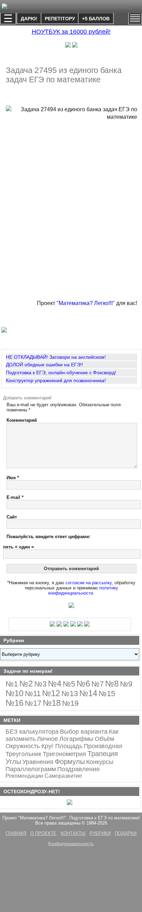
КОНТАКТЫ (73, 833)
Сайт (12, 517)
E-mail (15, 497)
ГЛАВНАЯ (16, 833)
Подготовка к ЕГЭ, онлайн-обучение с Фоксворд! (61, 372)
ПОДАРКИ (125, 833)
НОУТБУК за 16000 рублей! (71, 31)
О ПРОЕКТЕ (43, 833)
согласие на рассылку (88, 582)
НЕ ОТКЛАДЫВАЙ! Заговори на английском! (56, 357)
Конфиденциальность (71, 843)
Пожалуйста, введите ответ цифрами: (48, 536)
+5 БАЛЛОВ (96, 18)
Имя (13, 477)
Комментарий (22, 420)
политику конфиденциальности (83, 590)
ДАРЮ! (29, 18)
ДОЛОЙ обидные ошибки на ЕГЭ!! (44, 364)
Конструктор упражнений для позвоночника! (56, 380)
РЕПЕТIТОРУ (60, 18)
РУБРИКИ (100, 833)
